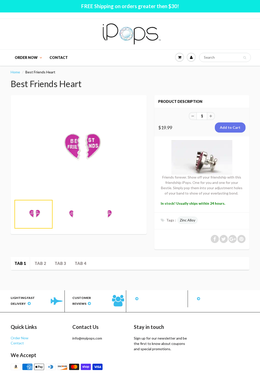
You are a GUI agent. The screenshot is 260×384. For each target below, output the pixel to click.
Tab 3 (60, 263)
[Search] (244, 58)
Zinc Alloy (187, 220)
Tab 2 (40, 263)
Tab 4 (80, 263)
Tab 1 (20, 263)
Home (15, 72)
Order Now (26, 57)
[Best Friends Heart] (78, 148)
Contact (59, 57)
